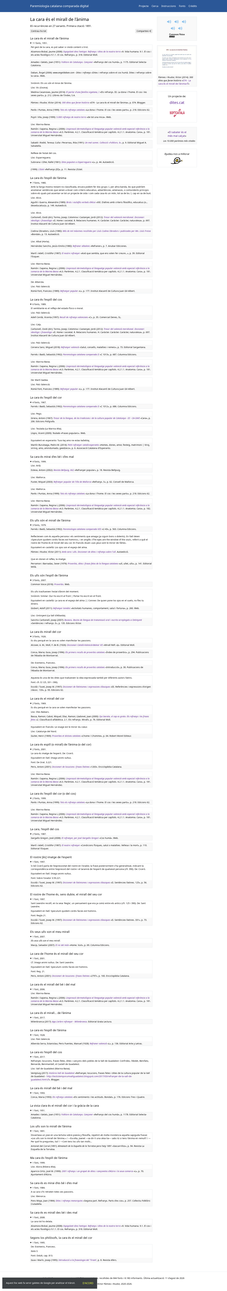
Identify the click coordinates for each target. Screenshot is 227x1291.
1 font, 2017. (38, 1017)
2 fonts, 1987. (39, 833)
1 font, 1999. (38, 1162)
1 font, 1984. (38, 1187)
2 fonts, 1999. (39, 798)
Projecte (144, 6)
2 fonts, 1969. (39, 703)
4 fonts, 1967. (39, 402)
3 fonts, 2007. (39, 580)
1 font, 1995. (38, 1242)
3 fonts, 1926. (39, 636)
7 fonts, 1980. (39, 182)
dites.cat (177, 102)
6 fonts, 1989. (39, 304)
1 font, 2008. (38, 1217)
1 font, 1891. (38, 1131)
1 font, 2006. (38, 989)
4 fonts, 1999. (39, 461)
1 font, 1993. (38, 1092)
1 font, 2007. (38, 936)
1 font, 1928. (38, 1035)
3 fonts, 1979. (39, 525)
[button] (169, 21)
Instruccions (168, 6)
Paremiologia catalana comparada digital (59, 6)
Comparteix (143, 31)
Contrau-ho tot (38, 31)
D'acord (88, 1283)
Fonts (182, 6)
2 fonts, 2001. (39, 749)
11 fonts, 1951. (40, 43)
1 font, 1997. (38, 861)
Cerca (155, 6)
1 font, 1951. (38, 1110)
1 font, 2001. (38, 958)
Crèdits (193, 6)
